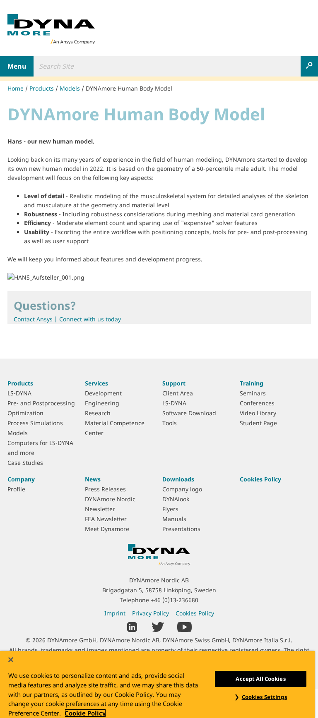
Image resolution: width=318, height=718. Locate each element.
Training (251, 383)
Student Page (258, 423)
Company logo (182, 489)
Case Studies (25, 463)
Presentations (181, 529)
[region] (157, 684)
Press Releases (105, 489)
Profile (16, 489)
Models (70, 88)
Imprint (114, 613)
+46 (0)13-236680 (174, 600)
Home (15, 88)
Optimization (25, 413)
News (93, 479)
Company (21, 479)
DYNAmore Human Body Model (129, 88)
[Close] (10, 659)
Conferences (257, 403)
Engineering (102, 403)
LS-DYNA (19, 393)
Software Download (189, 413)
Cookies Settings (264, 697)
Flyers (170, 509)
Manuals (174, 519)
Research (98, 413)
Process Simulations (35, 423)
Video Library (258, 413)
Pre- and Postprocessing (41, 403)
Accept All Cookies (260, 678)
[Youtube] (184, 626)
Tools (169, 423)
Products (41, 88)
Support (174, 383)
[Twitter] (158, 626)
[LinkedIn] (132, 626)
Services (96, 383)
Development (103, 393)
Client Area (177, 393)
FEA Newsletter (106, 519)
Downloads (178, 479)
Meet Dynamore (107, 529)
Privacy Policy (150, 613)
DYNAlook (175, 499)
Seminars (253, 393)
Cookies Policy (260, 479)
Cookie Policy (85, 713)
